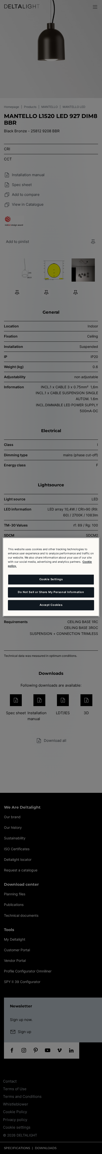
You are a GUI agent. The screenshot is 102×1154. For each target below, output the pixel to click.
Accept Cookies (51, 605)
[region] (50, 576)
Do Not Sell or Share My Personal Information (51, 592)
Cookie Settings (51, 579)
